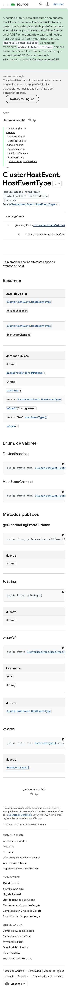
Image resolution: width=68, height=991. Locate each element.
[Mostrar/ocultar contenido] (25, 128)
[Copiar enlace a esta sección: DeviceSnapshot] (32, 454)
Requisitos (8, 846)
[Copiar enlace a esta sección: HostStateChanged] (36, 482)
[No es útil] (34, 120)
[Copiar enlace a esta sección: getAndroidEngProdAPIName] (53, 525)
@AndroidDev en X (13, 888)
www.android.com (13, 941)
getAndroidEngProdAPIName (24, 372)
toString (12, 390)
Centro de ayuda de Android (19, 930)
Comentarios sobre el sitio (48, 976)
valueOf (11, 408)
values (10, 426)
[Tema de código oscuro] (63, 464)
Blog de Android (12, 894)
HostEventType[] (36, 417)
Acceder (58, 4)
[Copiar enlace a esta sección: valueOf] (19, 638)
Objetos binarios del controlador (20, 868)
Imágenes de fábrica (14, 863)
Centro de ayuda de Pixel (16, 936)
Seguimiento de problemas (18, 958)
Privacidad (23, 976)
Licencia (9, 976)
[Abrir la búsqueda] (41, 4)
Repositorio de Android (15, 841)
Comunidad (34, 971)
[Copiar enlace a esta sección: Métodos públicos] (42, 515)
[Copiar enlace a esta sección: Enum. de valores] (40, 444)
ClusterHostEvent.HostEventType (32, 204)
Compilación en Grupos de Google (22, 910)
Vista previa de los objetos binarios (21, 857)
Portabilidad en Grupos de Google (21, 916)
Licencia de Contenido (20, 814)
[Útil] (29, 120)
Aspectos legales (54, 971)
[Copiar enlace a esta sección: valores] (17, 729)
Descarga (8, 852)
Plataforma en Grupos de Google (21, 905)
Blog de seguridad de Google (19, 899)
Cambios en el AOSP (45, 59)
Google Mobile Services (16, 947)
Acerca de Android (13, 971)
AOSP (6, 113)
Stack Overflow (11, 952)
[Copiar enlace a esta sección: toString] (19, 582)
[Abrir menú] (5, 4)
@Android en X (11, 883)
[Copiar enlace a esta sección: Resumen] (24, 281)
